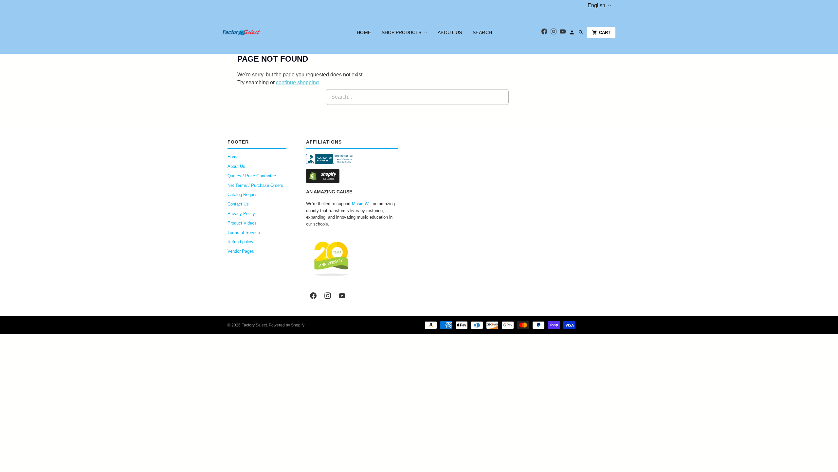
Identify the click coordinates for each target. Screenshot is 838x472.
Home (364, 32)
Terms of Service (244, 232)
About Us (450, 32)
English (596, 5)
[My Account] (572, 32)
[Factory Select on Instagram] (327, 295)
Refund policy (240, 241)
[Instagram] (553, 33)
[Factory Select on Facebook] (313, 295)
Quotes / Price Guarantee (252, 175)
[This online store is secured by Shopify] (352, 176)
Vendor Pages (241, 251)
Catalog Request (243, 194)
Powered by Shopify (286, 325)
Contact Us (238, 204)
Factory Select (254, 325)
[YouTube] (563, 33)
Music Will (362, 203)
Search (482, 32)
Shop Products (401, 32)
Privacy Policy (241, 213)
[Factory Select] (261, 32)
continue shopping (297, 82)
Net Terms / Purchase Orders (255, 185)
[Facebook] (544, 33)
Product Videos (242, 223)
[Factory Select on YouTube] (342, 295)
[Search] (581, 32)
